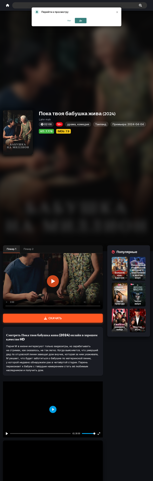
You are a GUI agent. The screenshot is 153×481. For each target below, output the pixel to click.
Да (80, 20)
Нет (69, 20)
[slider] (88, 433)
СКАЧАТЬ (55, 318)
